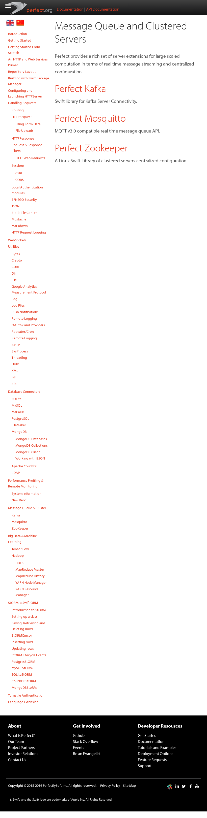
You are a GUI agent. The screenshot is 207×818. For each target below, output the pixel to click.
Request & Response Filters (27, 147)
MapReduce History (30, 575)
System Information (26, 493)
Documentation (70, 9)
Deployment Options (155, 753)
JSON (15, 206)
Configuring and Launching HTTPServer (25, 93)
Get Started (147, 735)
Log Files (18, 305)
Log (14, 298)
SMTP (16, 344)
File (14, 279)
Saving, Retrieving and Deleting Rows (28, 625)
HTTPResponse (23, 138)
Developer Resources (160, 726)
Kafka (16, 515)
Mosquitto (19, 521)
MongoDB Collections (31, 445)
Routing (18, 110)
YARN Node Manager (31, 582)
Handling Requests (22, 102)
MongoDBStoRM (24, 687)
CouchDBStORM (24, 680)
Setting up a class (25, 616)
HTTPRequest (22, 116)
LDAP (16, 472)
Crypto (17, 260)
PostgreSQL (20, 418)
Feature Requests (152, 759)
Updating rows (23, 648)
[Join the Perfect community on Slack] (169, 786)
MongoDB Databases (31, 438)
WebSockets (17, 240)
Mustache (19, 219)
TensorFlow (20, 548)
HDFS (19, 562)
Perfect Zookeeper (91, 147)
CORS (19, 179)
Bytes (16, 253)
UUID (15, 364)
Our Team (16, 741)
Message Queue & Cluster (27, 507)
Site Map (129, 785)
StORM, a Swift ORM (23, 602)
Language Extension (23, 701)
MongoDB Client (27, 451)
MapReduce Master (29, 569)
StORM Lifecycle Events (29, 654)
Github (79, 735)
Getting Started (19, 40)
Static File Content (25, 212)
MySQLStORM (22, 667)
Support (144, 765)
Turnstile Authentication (26, 695)
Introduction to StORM (29, 609)
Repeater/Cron (23, 331)
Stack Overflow (85, 741)
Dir (14, 273)
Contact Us (17, 759)
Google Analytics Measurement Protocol (29, 289)
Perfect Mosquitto (90, 117)
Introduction (17, 33)
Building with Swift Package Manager (28, 81)
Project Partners (21, 747)
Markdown (20, 225)
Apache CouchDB (25, 466)
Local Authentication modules (27, 190)
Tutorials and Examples (157, 747)
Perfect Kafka (80, 88)
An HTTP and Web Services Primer (28, 62)
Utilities (13, 246)
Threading (19, 357)
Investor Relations (23, 753)
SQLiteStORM (22, 674)
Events (78, 747)
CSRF (19, 173)
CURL (16, 266)
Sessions (18, 165)
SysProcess (20, 351)
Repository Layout (22, 71)
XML (15, 370)
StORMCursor (22, 635)
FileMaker (19, 424)
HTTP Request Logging (29, 232)
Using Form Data (28, 123)
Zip (14, 383)
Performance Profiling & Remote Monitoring (25, 483)
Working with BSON (30, 458)
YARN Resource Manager (26, 591)
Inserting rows (22, 641)
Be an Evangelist (86, 753)
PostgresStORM (23, 661)
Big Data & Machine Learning (22, 538)
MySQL (17, 405)
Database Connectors (24, 391)
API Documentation (102, 9)
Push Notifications (25, 311)
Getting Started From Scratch (24, 49)
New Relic (19, 500)
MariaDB (18, 411)
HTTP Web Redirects (30, 157)
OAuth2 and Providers (28, 324)
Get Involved (86, 726)
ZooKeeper (20, 528)
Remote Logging (24, 318)
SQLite (16, 398)
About (14, 726)
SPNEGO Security (24, 199)
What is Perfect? (21, 735)
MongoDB (19, 431)
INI (13, 377)
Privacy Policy (110, 785)
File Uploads (24, 130)
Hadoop (18, 555)
